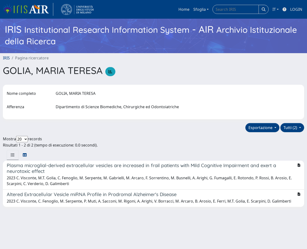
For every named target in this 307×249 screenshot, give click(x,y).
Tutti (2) (290, 127)
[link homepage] (28, 9)
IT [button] (274, 9)
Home (183, 9)
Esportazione (260, 127)
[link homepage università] (77, 9)
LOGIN (296, 9)
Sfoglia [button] (199, 9)
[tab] (13, 155)
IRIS (6, 58)
